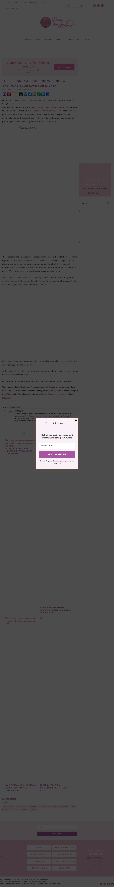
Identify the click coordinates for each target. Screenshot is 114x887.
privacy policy (65, 461)
